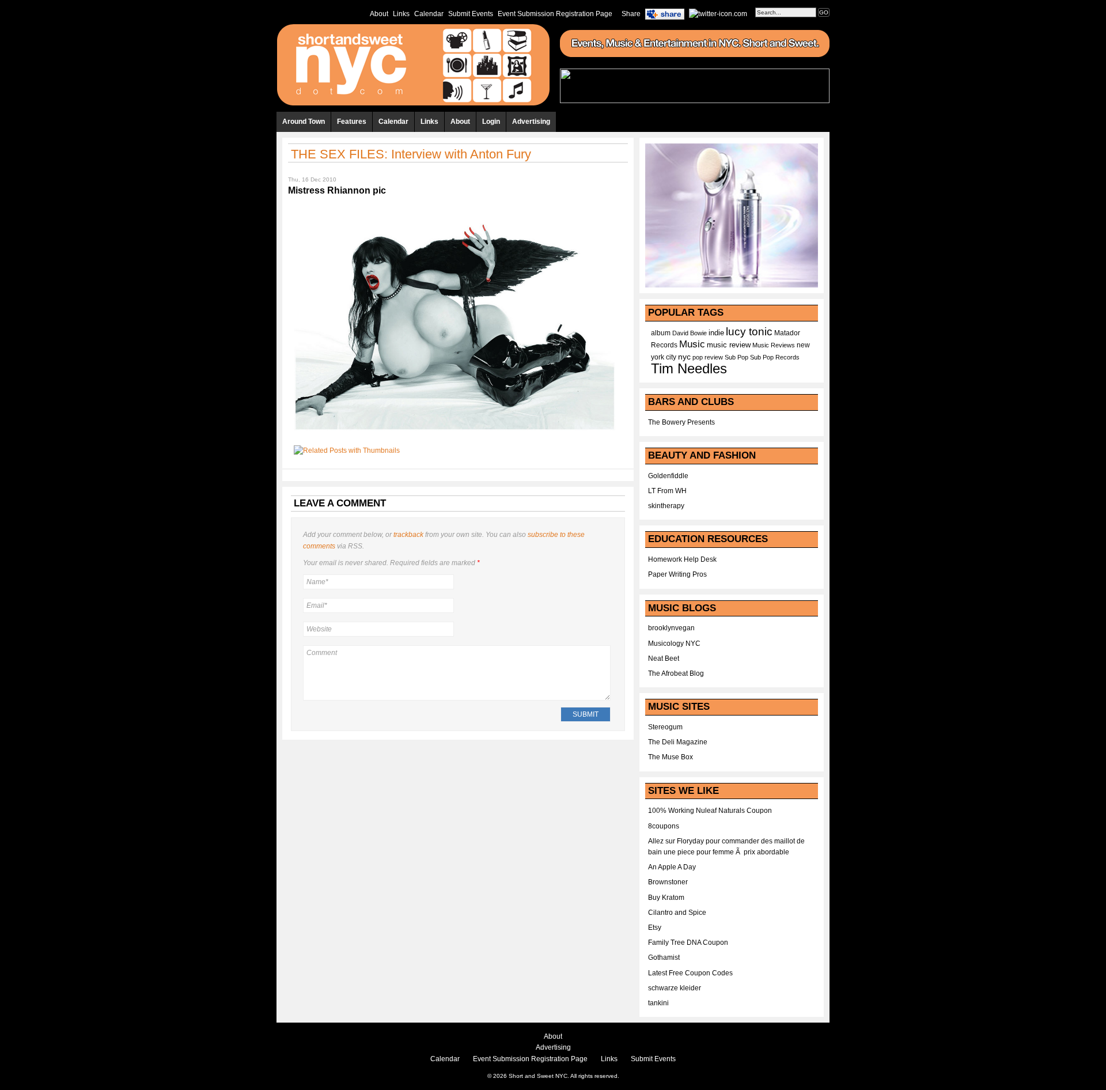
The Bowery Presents (681, 422)
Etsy (654, 928)
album (661, 333)
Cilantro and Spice (677, 913)
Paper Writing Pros (677, 574)
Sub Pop (736, 357)
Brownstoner (668, 882)
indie (716, 333)
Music (692, 344)
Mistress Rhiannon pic (337, 190)
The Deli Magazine (677, 742)
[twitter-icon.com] (718, 13)
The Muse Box (670, 757)
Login (491, 122)
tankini (658, 1003)
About (379, 14)
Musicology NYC (674, 643)
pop (697, 357)
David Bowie (689, 333)
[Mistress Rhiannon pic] (454, 434)
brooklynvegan (671, 628)
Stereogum (665, 727)
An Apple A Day (672, 867)
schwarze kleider (674, 988)
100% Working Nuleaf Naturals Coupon (710, 811)
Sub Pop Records (775, 357)
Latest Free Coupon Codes (690, 973)
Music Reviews (773, 345)
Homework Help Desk (682, 559)
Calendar (429, 14)
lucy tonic (749, 332)
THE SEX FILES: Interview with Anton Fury (411, 154)
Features (351, 122)
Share (631, 14)
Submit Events (470, 14)
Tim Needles (689, 368)
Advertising (531, 122)
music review (729, 345)
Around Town (303, 122)
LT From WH (667, 491)
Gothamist (664, 957)
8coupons (663, 826)
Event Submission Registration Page (555, 14)
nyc (684, 357)
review (713, 357)
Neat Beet (663, 658)
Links (401, 14)
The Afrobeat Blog (676, 673)
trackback (408, 535)
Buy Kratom (666, 898)
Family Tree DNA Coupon (688, 942)
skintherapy (666, 506)
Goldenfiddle (668, 476)
